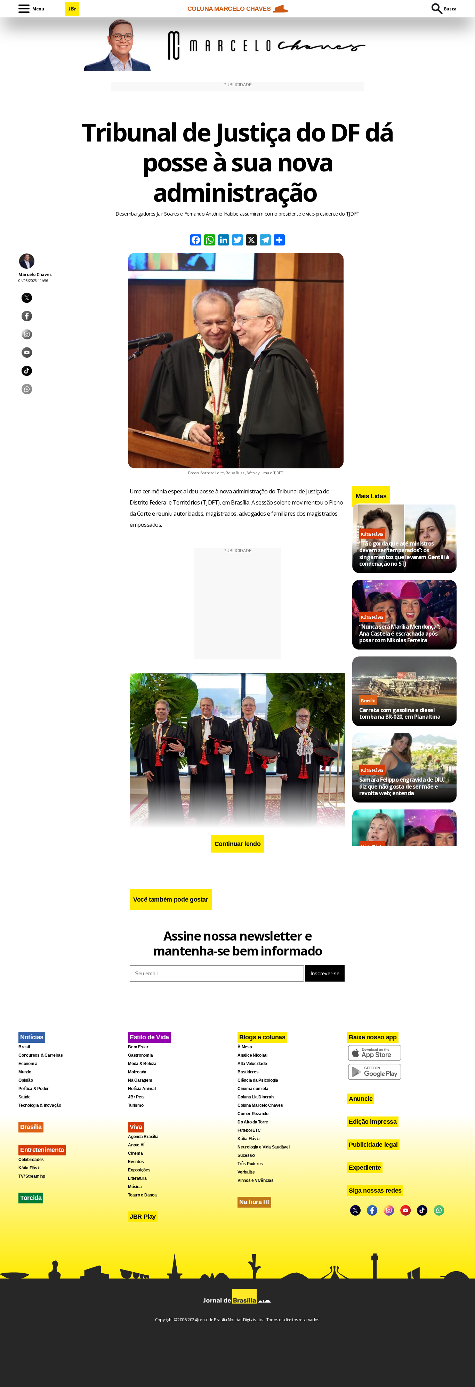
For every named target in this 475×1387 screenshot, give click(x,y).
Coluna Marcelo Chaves (260, 1105)
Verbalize (246, 1172)
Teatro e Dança (142, 1195)
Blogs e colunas (262, 1037)
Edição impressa (373, 1121)
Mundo (24, 1072)
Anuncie (360, 1098)
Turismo (135, 1105)
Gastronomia (140, 1055)
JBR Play (143, 1216)
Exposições (139, 1170)
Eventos (136, 1161)
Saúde (24, 1097)
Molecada (137, 1072)
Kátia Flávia (372, 534)
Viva (136, 1126)
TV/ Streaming (31, 1176)
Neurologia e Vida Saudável (264, 1147)
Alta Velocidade (252, 1063)
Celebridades (31, 1159)
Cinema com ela (253, 1088)
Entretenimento (42, 1149)
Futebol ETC (249, 1130)
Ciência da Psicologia (258, 1080)
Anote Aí (136, 1145)
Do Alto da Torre (253, 1122)
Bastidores (248, 1072)
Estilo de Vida (149, 1037)
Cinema (135, 1153)
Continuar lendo (238, 843)
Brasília (368, 701)
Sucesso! (247, 1155)
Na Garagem (140, 1080)
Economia (28, 1063)
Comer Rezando (253, 1113)
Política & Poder (33, 1088)
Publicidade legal (373, 1144)
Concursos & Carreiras (40, 1055)
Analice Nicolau (252, 1055)
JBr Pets (136, 1097)
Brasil (24, 1047)
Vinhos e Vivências (256, 1180)
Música (135, 1186)
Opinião (25, 1080)
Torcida (30, 1197)
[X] (251, 240)
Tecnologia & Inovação (39, 1105)
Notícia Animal (142, 1088)
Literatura (137, 1178)
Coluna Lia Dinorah (256, 1097)
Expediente (365, 1167)
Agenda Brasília (143, 1136)
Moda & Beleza (142, 1063)
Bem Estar (138, 1047)
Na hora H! (254, 1202)
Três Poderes (250, 1163)
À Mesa (245, 1047)
